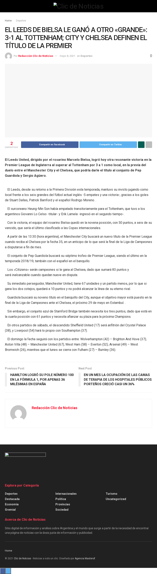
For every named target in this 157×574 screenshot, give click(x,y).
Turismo (111, 493)
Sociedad (61, 509)
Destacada (12, 499)
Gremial (10, 509)
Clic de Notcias (22, 558)
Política (60, 499)
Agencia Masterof (85, 558)
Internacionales (66, 493)
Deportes (21, 20)
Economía (12, 504)
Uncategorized (116, 499)
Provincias (62, 504)
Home (8, 20)
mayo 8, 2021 (67, 55)
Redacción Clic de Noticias (35, 55)
